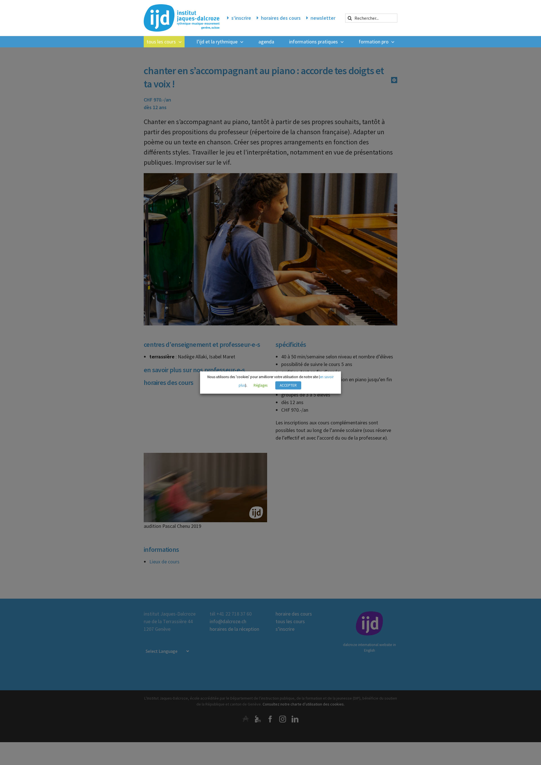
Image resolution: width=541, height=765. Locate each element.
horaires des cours (281, 18)
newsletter (323, 18)
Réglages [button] (260, 385)
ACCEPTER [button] (288, 385)
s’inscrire (241, 18)
